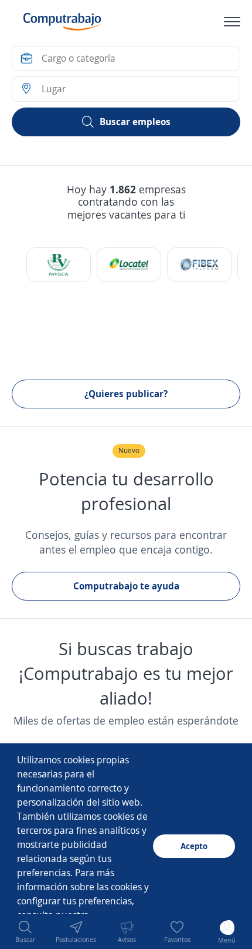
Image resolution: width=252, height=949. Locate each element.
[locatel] (129, 264)
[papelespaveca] (58, 264)
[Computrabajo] (62, 22)
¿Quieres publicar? (126, 393)
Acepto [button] (194, 845)
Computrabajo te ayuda (126, 585)
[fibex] (199, 264)
